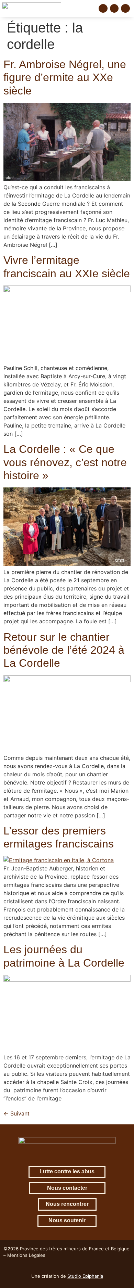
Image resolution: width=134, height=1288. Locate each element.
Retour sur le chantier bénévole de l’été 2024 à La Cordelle (63, 650)
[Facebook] (103, 8)
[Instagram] (114, 8)
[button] (88, 8)
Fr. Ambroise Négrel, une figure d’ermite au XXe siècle (64, 77)
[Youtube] (125, 8)
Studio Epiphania (85, 1276)
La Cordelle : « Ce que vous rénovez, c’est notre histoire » (65, 462)
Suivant (16, 1113)
